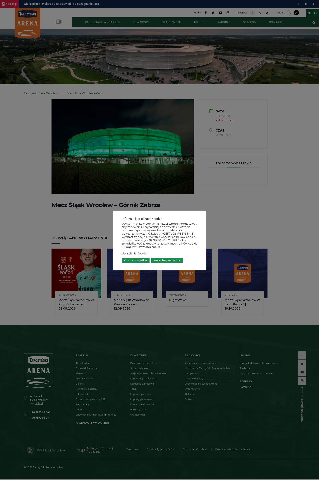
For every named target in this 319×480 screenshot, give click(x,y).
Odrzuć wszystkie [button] (135, 260)
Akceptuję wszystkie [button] (167, 260)
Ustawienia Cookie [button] (134, 253)
